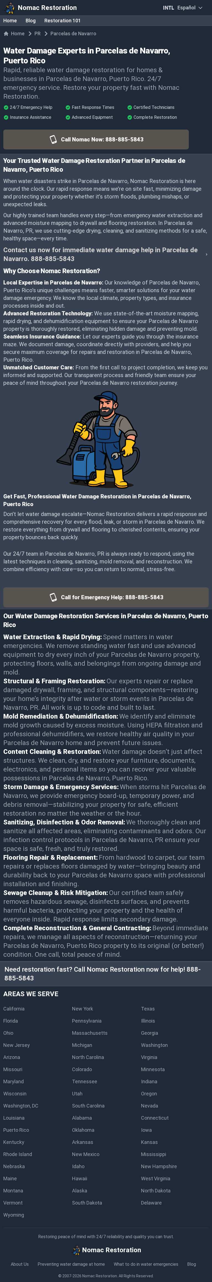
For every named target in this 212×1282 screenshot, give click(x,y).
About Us (20, 1264)
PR (38, 33)
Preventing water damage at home (71, 1264)
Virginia (149, 1057)
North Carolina (88, 1057)
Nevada (149, 1106)
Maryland (13, 1081)
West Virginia (155, 1178)
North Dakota (156, 1191)
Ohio (8, 1033)
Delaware (151, 1203)
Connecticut (155, 1118)
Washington (154, 1045)
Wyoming (13, 1215)
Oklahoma (83, 1130)
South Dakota (87, 1203)
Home (10, 20)
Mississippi (153, 1154)
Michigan (82, 1045)
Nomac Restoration (99, 1276)
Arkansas (82, 1142)
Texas (148, 1009)
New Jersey (16, 1045)
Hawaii (79, 1178)
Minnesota (153, 1069)
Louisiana (14, 1118)
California (14, 1009)
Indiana (149, 1081)
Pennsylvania (87, 1021)
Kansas (149, 1142)
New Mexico (85, 1154)
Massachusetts (90, 1033)
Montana (13, 1191)
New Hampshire (159, 1166)
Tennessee (84, 1081)
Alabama (82, 1118)
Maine (10, 1178)
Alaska (79, 1191)
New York (82, 1009)
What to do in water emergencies (146, 1264)
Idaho (78, 1166)
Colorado (82, 1069)
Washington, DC (20, 1106)
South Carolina (88, 1106)
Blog (31, 20)
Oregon (149, 1093)
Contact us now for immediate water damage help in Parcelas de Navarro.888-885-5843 (100, 254)
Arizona (11, 1057)
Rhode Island (17, 1154)
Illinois (148, 1021)
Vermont (13, 1203)
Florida (10, 1021)
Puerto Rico (16, 1130)
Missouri (12, 1069)
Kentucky (13, 1142)
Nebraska (14, 1166)
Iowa (146, 1130)
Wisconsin (14, 1093)
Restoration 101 (62, 20)
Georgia (149, 1033)
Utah (77, 1093)
